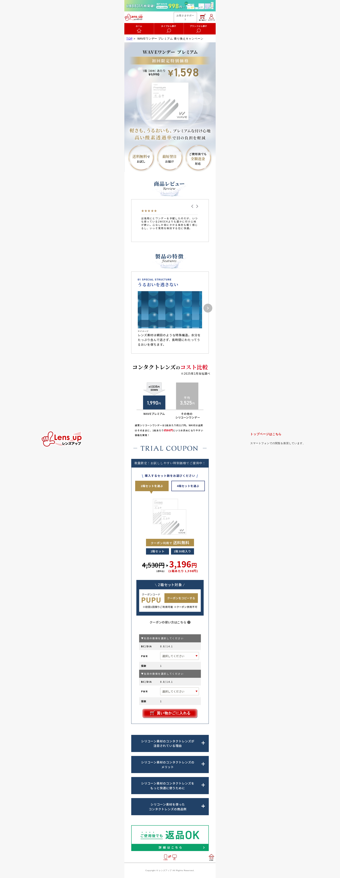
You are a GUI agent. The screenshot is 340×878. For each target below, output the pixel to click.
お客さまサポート (185, 17)
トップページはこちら (266, 434)
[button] (192, 206)
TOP (129, 38)
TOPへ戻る (62, 439)
